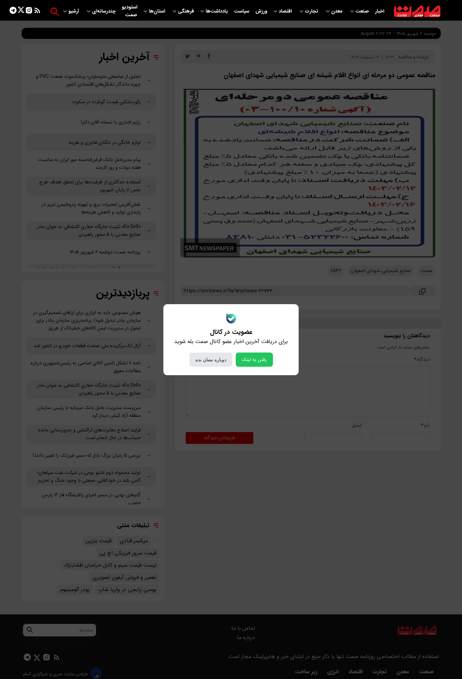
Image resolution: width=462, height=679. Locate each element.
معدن (337, 11)
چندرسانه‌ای (104, 11)
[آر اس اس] (37, 11)
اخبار (379, 11)
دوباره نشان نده (210, 359)
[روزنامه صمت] (417, 11)
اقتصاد (286, 11)
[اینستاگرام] (29, 11)
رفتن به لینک (254, 359)
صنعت (362, 11)
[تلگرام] (13, 11)
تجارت (312, 11)
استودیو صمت (129, 11)
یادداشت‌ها (217, 11)
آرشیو (74, 11)
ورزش (261, 11)
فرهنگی (186, 11)
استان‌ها (157, 11)
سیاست (242, 11)
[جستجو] (55, 12)
